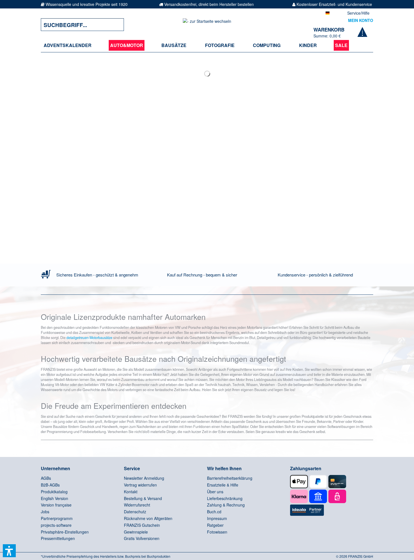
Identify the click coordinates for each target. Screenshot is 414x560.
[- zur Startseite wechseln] (207, 24)
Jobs (45, 511)
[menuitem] (67, 45)
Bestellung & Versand (143, 498)
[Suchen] (115, 24)
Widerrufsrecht (137, 505)
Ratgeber (215, 525)
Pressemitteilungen (58, 538)
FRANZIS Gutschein (142, 525)
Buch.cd (214, 511)
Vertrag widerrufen (140, 485)
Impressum (217, 518)
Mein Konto (360, 20)
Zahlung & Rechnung (226, 505)
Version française (56, 505)
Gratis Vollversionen (141, 538)
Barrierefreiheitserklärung (229, 478)
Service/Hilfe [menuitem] (358, 13)
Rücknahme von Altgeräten (148, 518)
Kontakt (130, 491)
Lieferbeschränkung (224, 498)
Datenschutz (135, 511)
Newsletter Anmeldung (144, 478)
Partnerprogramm (57, 518)
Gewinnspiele (136, 532)
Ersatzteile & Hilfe (222, 485)
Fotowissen (217, 532)
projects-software (56, 525)
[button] (9, 550)
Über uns (215, 491)
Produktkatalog (54, 491)
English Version (54, 498)
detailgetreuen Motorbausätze (89, 337)
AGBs (46, 478)
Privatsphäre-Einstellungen (65, 532)
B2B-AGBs (50, 485)
